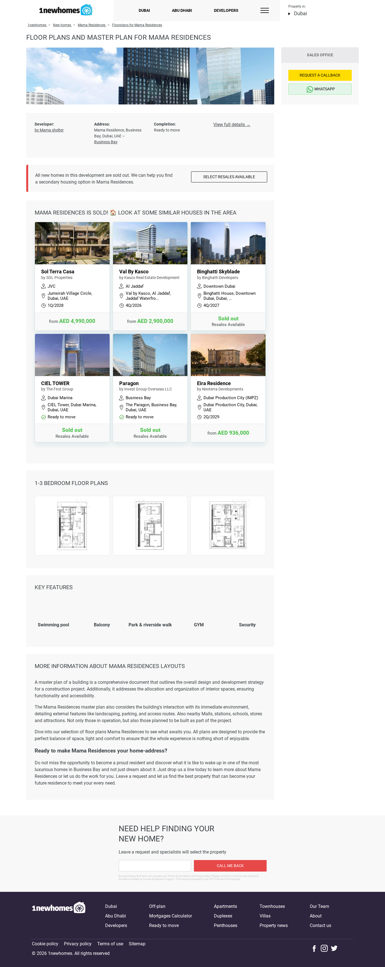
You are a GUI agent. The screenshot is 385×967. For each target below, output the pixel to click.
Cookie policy (45, 943)
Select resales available (229, 177)
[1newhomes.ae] (58, 916)
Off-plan (157, 906)
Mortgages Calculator (170, 916)
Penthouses (225, 925)
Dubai (144, 10)
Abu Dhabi (182, 10)
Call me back (230, 865)
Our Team (319, 906)
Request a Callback (320, 75)
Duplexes (223, 916)
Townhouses (272, 906)
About (316, 916)
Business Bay (106, 142)
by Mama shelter (49, 130)
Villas (265, 916)
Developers (226, 10)
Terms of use (110, 943)
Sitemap (137, 943)
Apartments (225, 906)
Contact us (320, 925)
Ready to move (164, 925)
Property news (274, 925)
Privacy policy (78, 943)
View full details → (232, 124)
